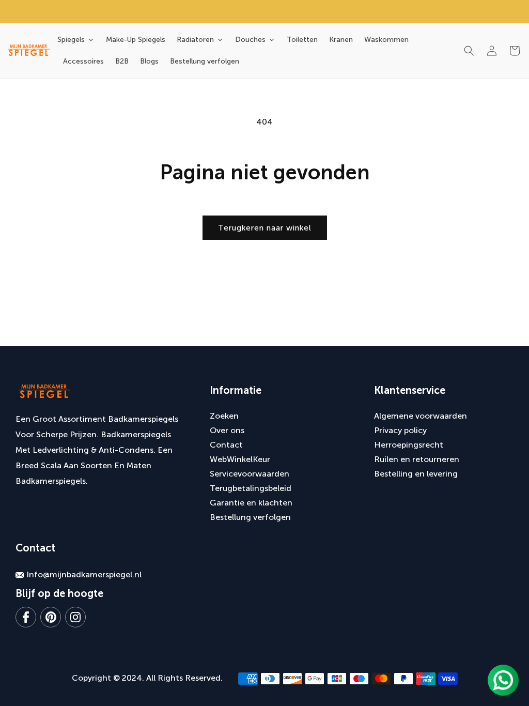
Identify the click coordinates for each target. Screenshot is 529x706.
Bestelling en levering (416, 474)
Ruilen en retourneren (416, 459)
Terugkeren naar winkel (265, 228)
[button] (469, 50)
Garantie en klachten (251, 503)
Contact (226, 445)
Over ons (227, 430)
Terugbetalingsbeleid (250, 488)
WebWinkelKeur (240, 459)
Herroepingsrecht (408, 445)
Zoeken (224, 416)
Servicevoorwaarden (249, 474)
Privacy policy (400, 430)
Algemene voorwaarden (420, 416)
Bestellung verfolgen (250, 517)
